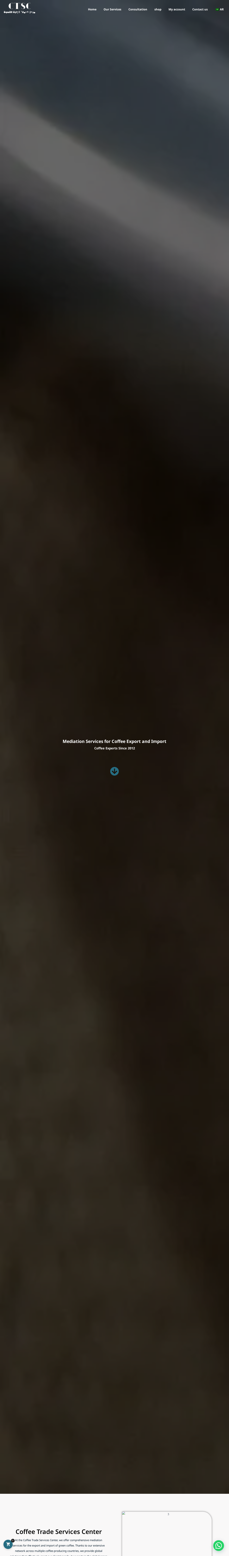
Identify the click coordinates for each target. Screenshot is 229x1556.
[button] (218, 1545)
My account (177, 9)
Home (92, 9)
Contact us (200, 9)
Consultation (137, 9)
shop (157, 9)
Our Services (112, 9)
